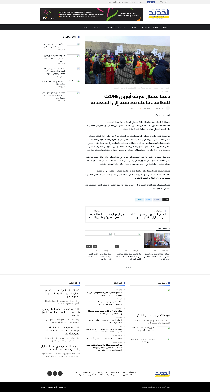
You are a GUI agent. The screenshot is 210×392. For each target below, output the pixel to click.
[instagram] (42, 2)
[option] (157, 246)
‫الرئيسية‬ (168, 88)
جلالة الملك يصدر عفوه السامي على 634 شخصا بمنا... (126, 2)
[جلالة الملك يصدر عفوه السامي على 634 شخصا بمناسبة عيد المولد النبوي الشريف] (127, 240)
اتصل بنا (43, 387)
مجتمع (156, 88)
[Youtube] (47, 2)
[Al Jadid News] (159, 8)
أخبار (162, 88)
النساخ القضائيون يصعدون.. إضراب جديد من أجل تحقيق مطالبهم (148, 214)
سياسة (147, 246)
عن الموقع (62, 387)
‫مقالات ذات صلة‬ (164, 229)
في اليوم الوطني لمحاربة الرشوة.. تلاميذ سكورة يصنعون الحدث (107, 214)
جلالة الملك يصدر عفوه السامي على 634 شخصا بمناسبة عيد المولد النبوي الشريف (128, 256)
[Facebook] (51, 2)
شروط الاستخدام (52, 387)
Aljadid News (160, 108)
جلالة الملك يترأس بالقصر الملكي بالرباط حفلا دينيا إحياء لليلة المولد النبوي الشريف (99, 256)
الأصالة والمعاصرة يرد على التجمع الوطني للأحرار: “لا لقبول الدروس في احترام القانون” (157, 256)
